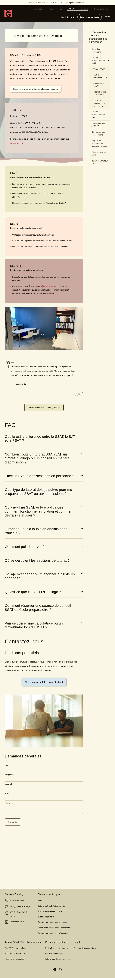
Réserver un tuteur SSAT (99, 153)
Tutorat (50, 9)
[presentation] (81, 394)
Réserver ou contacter (90, 17)
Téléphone (9, 774)
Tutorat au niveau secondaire (50, 911)
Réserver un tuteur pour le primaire (53, 922)
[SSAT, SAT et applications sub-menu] (89, 9)
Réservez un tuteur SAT (99, 162)
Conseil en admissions (96, 50)
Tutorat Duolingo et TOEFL (98, 125)
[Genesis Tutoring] (8, 13)
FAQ (40, 900)
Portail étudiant (67, 17)
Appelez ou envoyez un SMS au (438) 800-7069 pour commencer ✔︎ (57, 2)
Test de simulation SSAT (100, 76)
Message (9, 803)
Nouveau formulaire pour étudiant (44, 682)
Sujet (7, 793)
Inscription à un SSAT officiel (99, 93)
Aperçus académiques (54, 953)
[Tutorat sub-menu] (55, 9)
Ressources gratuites (101, 9)
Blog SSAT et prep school (15, 948)
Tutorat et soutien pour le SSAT (98, 60)
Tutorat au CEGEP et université (51, 906)
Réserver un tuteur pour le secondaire (54, 927)
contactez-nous (17, 143)
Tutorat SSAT (99, 69)
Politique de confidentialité (85, 948)
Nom (7, 765)
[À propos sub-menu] (43, 9)
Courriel (8, 784)
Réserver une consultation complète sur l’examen (35, 89)
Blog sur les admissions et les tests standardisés (99, 143)
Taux (61, 9)
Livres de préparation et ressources (99, 103)
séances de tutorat (49, 286)
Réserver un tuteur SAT (15, 959)
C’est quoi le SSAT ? (98, 85)
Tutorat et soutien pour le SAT (98, 114)
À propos (38, 9)
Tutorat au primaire (46, 916)
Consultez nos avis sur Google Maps (44, 407)
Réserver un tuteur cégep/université (53, 933)
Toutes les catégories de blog (57, 948)
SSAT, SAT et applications (77, 9)
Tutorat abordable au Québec (57, 959)
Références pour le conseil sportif (99, 133)
